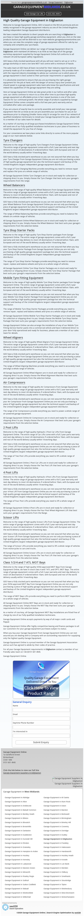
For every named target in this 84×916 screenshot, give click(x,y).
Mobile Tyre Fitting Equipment (23, 278)
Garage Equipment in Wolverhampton (59, 897)
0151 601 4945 (54, 14)
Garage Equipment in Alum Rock (57, 802)
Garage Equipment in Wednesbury (58, 889)
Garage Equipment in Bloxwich (17, 822)
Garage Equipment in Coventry (56, 827)
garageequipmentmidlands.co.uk (34, 2)
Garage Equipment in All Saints (56, 798)
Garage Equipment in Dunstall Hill (18, 839)
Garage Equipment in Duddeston (18, 835)
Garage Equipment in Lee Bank (56, 864)
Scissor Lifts (11, 517)
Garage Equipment (56, 2)
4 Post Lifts (10, 472)
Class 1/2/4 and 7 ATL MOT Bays (24, 562)
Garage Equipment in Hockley (17, 856)
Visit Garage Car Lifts (34, 14)
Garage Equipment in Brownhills (18, 827)
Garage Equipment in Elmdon (17, 843)
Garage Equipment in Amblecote (18, 806)
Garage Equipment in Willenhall (18, 897)
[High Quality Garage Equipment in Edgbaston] (36, 698)
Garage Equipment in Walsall (17, 889)
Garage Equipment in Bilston (16, 818)
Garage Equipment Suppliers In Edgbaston (22, 773)
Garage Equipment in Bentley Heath (19, 814)
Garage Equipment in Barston (56, 810)
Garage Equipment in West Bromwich (59, 893)
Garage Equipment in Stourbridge (57, 880)
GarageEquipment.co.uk (41, 7)
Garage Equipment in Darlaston (18, 831)
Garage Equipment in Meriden (56, 868)
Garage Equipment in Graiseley (18, 847)
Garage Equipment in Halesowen (57, 847)
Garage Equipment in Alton (16, 802)
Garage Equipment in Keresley (17, 860)
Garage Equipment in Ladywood (18, 864)
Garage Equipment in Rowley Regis (19, 876)
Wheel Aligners (13, 337)
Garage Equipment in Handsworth (57, 851)
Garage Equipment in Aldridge (17, 798)
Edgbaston (68, 2)
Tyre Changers (12, 140)
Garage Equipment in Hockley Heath (58, 856)
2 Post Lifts (10, 427)
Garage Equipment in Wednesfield (19, 893)
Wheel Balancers (14, 185)
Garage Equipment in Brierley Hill (57, 822)
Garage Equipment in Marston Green (20, 868)
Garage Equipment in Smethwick (57, 876)
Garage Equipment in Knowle (56, 860)
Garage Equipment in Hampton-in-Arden (21, 851)
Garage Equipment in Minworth (17, 872)
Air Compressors (14, 382)
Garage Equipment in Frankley (56, 843)
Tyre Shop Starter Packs (19, 230)
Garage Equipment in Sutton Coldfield (20, 885)
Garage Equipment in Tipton (55, 885)
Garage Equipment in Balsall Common (20, 810)
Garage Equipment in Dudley (55, 835)
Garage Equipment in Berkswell (56, 814)
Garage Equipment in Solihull (17, 880)
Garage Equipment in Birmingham (57, 818)
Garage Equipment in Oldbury (56, 872)
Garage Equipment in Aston (55, 806)
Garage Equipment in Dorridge (56, 831)
